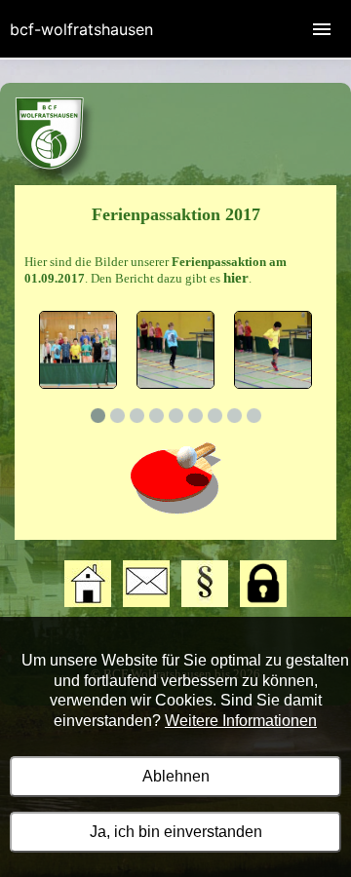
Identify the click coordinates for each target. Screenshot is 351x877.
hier (236, 278)
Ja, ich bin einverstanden (176, 831)
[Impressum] (204, 602)
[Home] (87, 602)
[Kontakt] (146, 602)
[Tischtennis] (55, 180)
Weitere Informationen (241, 720)
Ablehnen (176, 776)
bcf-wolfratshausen (81, 29)
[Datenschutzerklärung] (263, 602)
